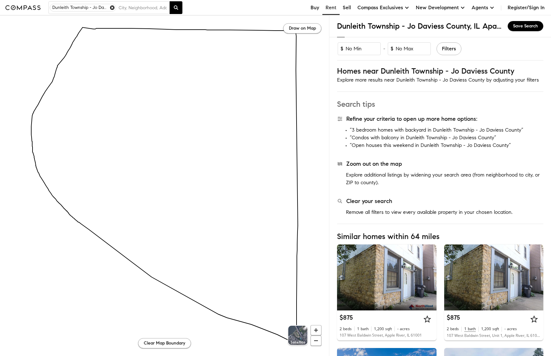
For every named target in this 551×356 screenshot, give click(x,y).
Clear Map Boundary (164, 343)
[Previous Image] (345, 277)
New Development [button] (437, 7)
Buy (315, 7)
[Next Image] (429, 277)
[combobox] (142, 8)
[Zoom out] (316, 341)
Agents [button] (480, 7)
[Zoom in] (316, 330)
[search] (176, 7)
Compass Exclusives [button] (380, 7)
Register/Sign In (526, 7)
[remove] (112, 7)
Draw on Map (302, 28)
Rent (331, 7)
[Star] (427, 319)
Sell (347, 7)
